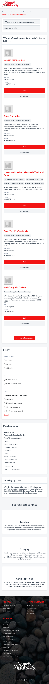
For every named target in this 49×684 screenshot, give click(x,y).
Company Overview (9, 605)
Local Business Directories (11, 622)
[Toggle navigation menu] (46, 4)
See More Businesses (25, 338)
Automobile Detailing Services (15, 435)
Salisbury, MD (26, 12)
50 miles (9, 364)
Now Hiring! (6, 608)
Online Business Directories (16, 395)
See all (6, 415)
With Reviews (11, 380)
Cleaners (7, 450)
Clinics (6, 453)
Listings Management (14, 403)
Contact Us (6, 611)
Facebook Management (10, 650)
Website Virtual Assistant (11, 630)
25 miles (9, 360)
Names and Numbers (9, 12)
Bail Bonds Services (11, 444)
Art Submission (32, 608)
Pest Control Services (12, 469)
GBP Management (8, 636)
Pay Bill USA (31, 611)
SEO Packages (7, 642)
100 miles (9, 368)
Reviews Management (14, 411)
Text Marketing (7, 653)
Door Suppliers (9, 463)
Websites (10, 399)
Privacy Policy (19, 680)
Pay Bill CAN (31, 614)
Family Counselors (10, 456)
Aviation (7, 441)
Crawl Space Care (10, 460)
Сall (24, 91)
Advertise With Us (33, 605)
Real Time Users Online (10, 656)
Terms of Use (30, 680)
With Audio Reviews (13, 384)
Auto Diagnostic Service (13, 438)
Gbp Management (13, 407)
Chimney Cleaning (10, 447)
